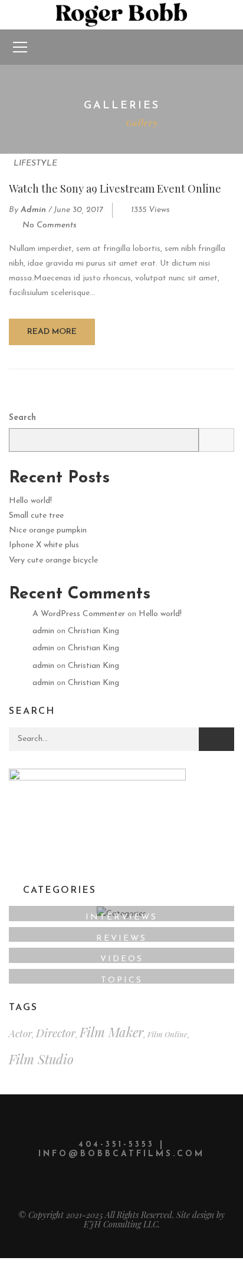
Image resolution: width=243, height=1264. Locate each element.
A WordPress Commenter (78, 614)
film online (167, 1034)
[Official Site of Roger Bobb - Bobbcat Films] (121, 14)
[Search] (216, 739)
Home (97, 122)
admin (33, 210)
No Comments (49, 225)
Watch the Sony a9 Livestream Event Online (115, 188)
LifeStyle (35, 163)
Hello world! (30, 501)
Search (22, 417)
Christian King (93, 631)
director (55, 1032)
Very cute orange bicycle (53, 560)
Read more (52, 331)
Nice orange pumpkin (48, 530)
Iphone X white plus (44, 545)
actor (20, 1033)
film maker (111, 1032)
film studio (41, 1059)
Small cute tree (36, 515)
